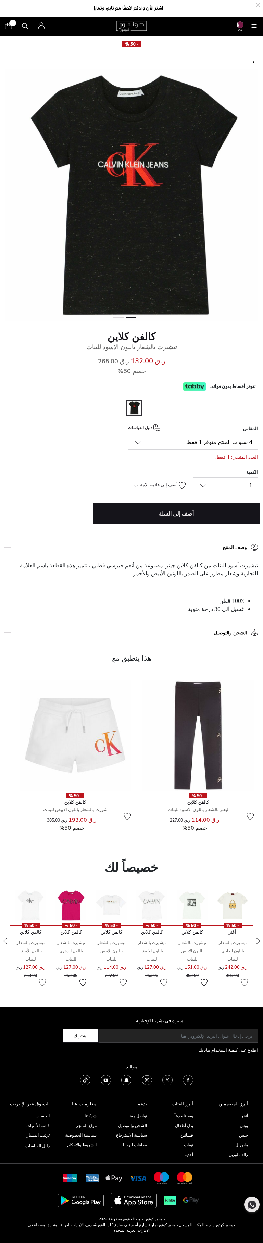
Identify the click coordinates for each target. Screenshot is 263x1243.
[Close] (258, 4)
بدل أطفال (184, 1125)
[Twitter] (167, 1079)
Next (258, 941)
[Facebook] (188, 1079)
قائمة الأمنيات (38, 1125)
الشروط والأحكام (82, 1145)
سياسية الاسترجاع (131, 1135)
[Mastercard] (185, 1177)
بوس (244, 1125)
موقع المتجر (86, 1125)
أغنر (244, 1116)
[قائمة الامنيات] (250, 816)
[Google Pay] (191, 1200)
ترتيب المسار (38, 1135)
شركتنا (91, 1116)
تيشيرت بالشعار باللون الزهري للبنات (71, 951)
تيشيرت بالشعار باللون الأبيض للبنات (31, 951)
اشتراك (81, 1035)
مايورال (241, 1145)
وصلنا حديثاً (183, 1116)
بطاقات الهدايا (135, 1145)
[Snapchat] (126, 1079)
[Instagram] (147, 1079)
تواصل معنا (137, 1116)
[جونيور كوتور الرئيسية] (131, 25)
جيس (243, 1135)
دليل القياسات (140, 427)
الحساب (43, 1116)
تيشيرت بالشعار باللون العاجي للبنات (233, 951)
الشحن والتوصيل (230, 632)
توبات (188, 1145)
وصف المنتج (235, 547)
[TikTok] (85, 1079)
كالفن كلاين (132, 336)
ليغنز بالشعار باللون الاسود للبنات (198, 809)
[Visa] (138, 1177)
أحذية (189, 1154)
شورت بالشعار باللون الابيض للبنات (75, 809)
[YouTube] (106, 1079)
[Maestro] (161, 1177)
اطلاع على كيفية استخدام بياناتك (228, 1050)
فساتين (186, 1135)
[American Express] (92, 1177)
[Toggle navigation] (254, 26)
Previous (5, 941)
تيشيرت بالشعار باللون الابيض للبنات (192, 951)
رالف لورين (238, 1154)
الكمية (252, 472)
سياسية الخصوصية (81, 1135)
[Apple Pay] (114, 1177)
